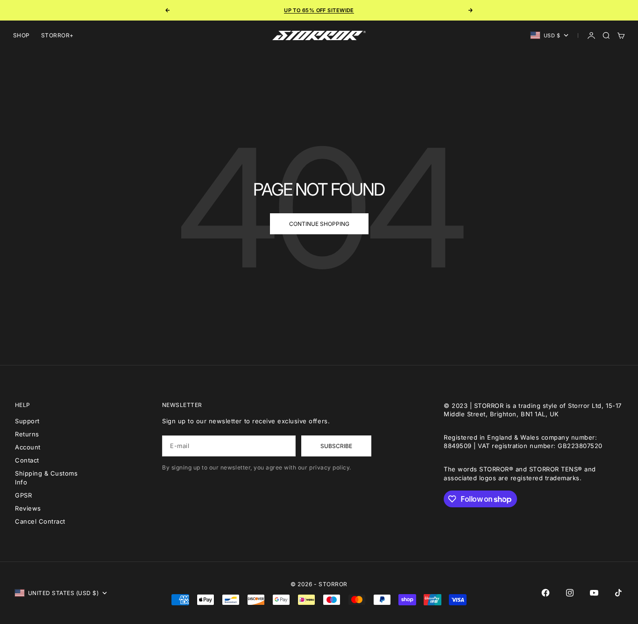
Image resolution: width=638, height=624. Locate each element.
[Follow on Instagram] (569, 592)
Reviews (28, 508)
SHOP (21, 35)
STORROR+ (57, 35)
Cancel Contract (40, 521)
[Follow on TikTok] (618, 592)
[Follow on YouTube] (594, 592)
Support (27, 421)
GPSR (23, 495)
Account (28, 447)
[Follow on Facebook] (545, 592)
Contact (27, 460)
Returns (27, 434)
